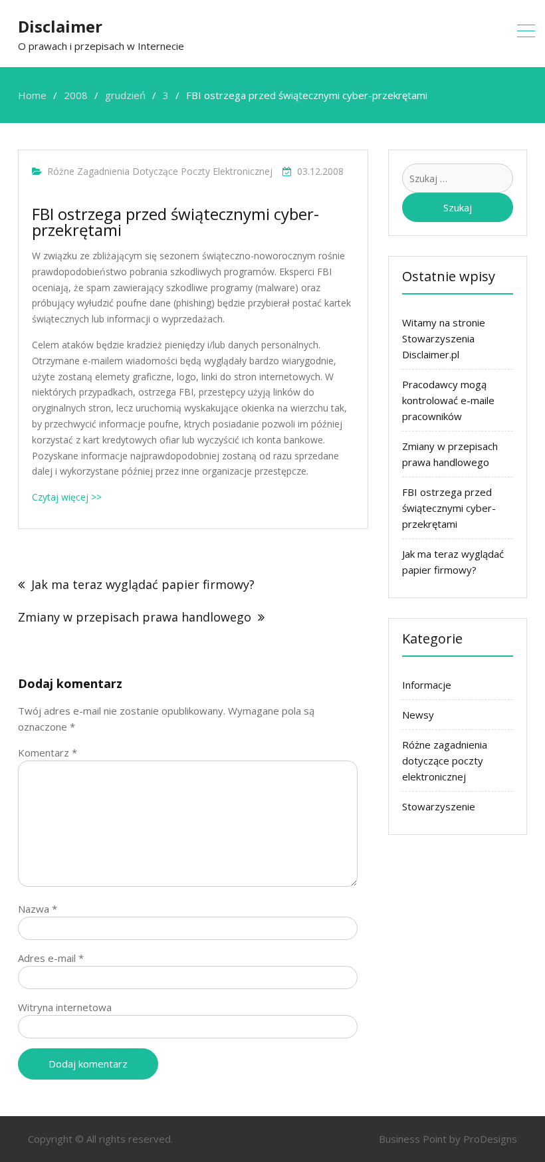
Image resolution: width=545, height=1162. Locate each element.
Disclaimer (60, 26)
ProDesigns (490, 1138)
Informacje (426, 684)
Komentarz (47, 752)
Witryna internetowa (65, 1007)
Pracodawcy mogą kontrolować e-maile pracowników (448, 400)
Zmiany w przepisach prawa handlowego (134, 617)
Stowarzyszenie (438, 806)
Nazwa (37, 908)
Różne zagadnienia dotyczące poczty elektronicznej (159, 171)
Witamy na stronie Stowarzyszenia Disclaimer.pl (443, 338)
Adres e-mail (51, 958)
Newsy (418, 714)
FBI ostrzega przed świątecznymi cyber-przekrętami (449, 507)
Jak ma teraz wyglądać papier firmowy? (143, 584)
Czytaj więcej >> (67, 497)
